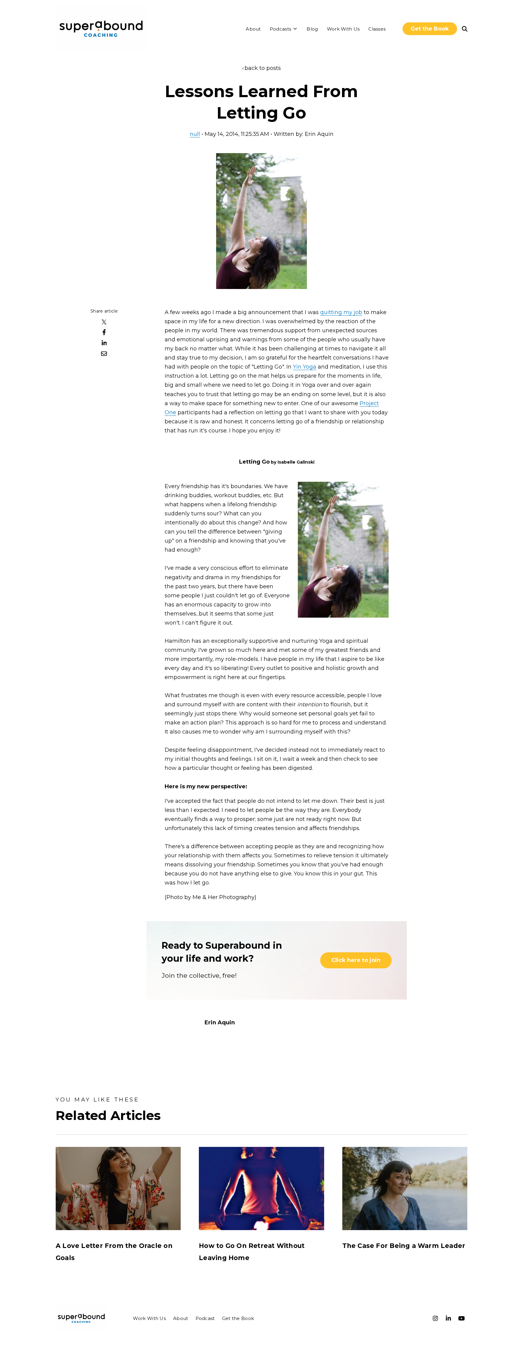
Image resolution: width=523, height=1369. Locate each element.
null (195, 134)
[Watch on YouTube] (461, 1318)
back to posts (263, 68)
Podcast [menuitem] (205, 1318)
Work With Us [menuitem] (149, 1318)
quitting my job (341, 312)
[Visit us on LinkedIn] (448, 1318)
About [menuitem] (180, 1318)
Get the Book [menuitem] (238, 1318)
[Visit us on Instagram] (435, 1318)
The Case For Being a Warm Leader (403, 1245)
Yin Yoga (304, 366)
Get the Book (430, 28)
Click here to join (355, 960)
